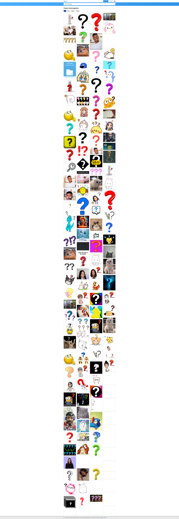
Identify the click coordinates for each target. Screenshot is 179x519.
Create (106, 1)
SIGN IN (111, 1)
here (106, 517)
